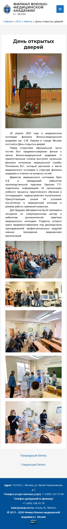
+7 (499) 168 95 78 (33, 503)
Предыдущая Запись (33, 455)
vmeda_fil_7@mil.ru (45, 507)
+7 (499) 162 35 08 (52, 494)
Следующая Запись (33, 464)
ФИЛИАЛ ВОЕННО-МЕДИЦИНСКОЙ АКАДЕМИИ (30, 7)
